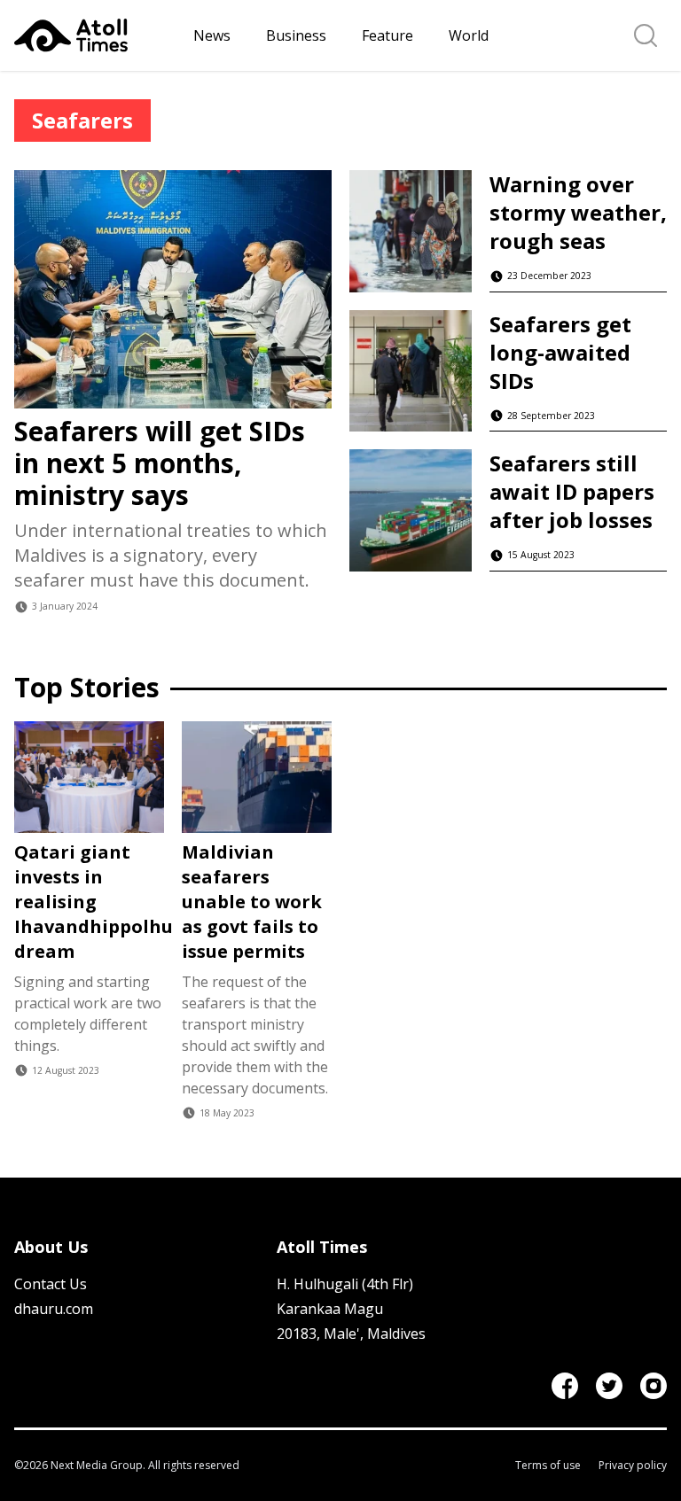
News (212, 35)
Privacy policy (633, 1465)
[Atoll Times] (96, 35)
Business (296, 35)
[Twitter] (609, 1386)
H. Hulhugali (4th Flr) (345, 1284)
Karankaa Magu (330, 1308)
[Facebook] (565, 1386)
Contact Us (50, 1284)
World (469, 35)
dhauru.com (53, 1308)
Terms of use (548, 1465)
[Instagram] (653, 1386)
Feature (387, 35)
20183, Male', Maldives (351, 1333)
